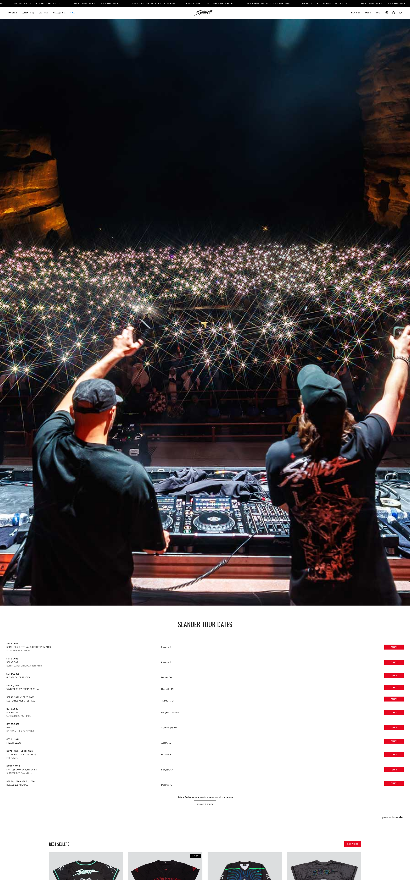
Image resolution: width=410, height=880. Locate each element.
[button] (12, 12)
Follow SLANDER (205, 804)
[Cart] (400, 12)
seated (399, 817)
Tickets (394, 647)
